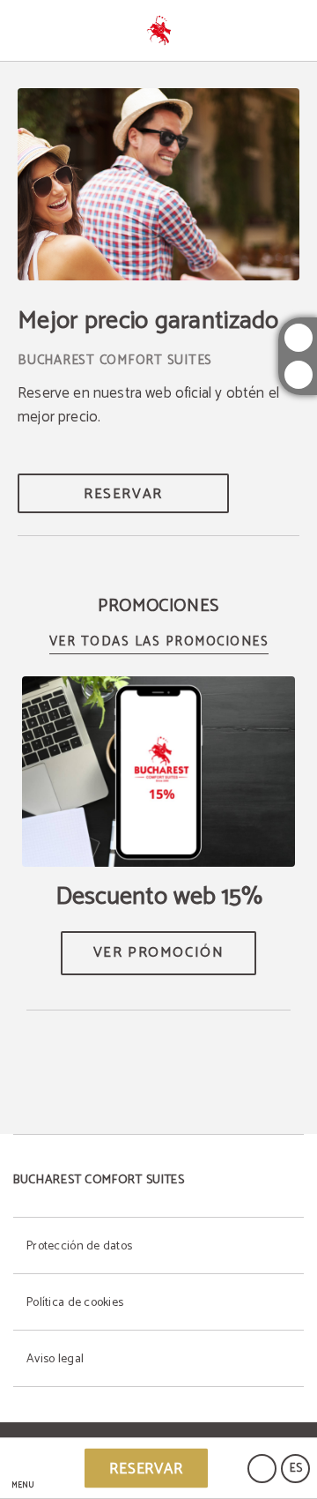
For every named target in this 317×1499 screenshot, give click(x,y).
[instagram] (298, 338)
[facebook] (298, 375)
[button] (22, 1468)
